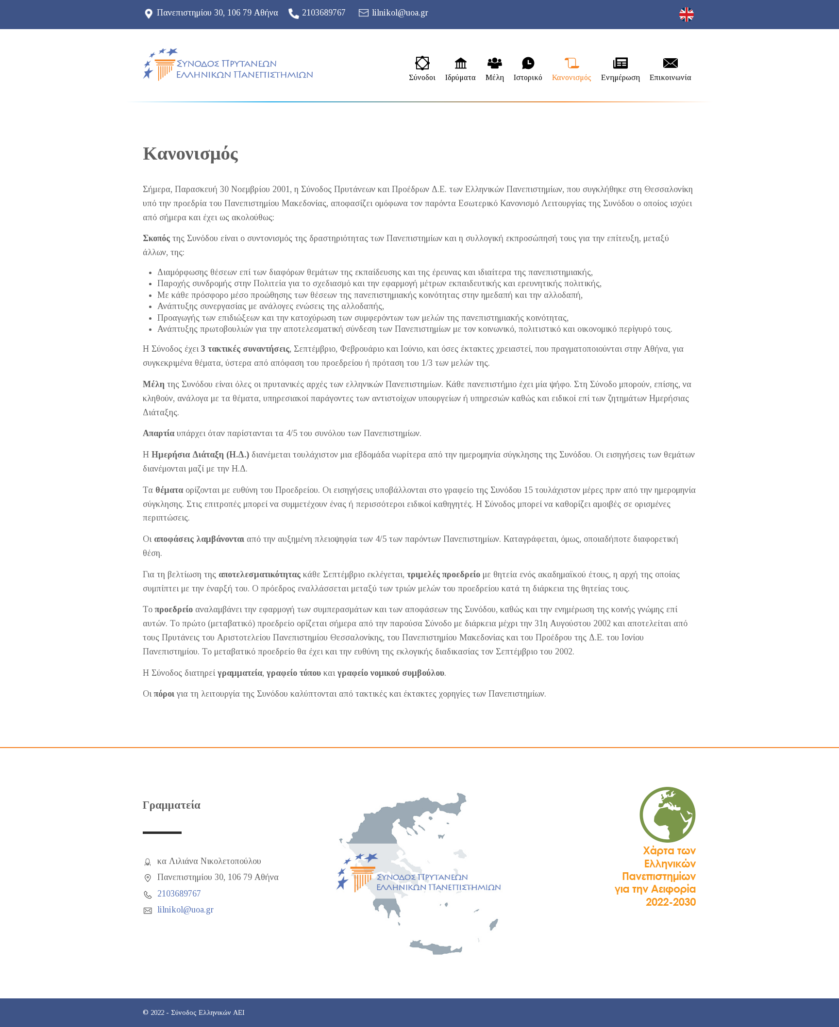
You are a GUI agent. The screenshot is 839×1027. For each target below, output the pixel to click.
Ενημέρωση (620, 77)
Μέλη (495, 77)
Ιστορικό (528, 77)
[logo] (228, 65)
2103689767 (324, 12)
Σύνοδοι (422, 77)
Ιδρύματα (460, 77)
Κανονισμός (571, 77)
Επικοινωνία (670, 77)
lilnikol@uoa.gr (400, 12)
